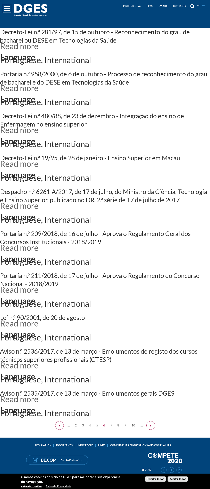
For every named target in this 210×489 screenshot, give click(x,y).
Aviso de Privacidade (58, 486)
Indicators (85, 445)
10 (133, 425)
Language (17, 57)
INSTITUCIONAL (132, 6)
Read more (19, 46)
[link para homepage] (31, 10)
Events (163, 6)
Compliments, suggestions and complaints (140, 445)
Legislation (43, 445)
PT (198, 5)
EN (203, 5)
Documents (64, 445)
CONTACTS (179, 6)
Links (101, 445)
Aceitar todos (177, 479)
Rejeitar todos (155, 479)
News (150, 6)
